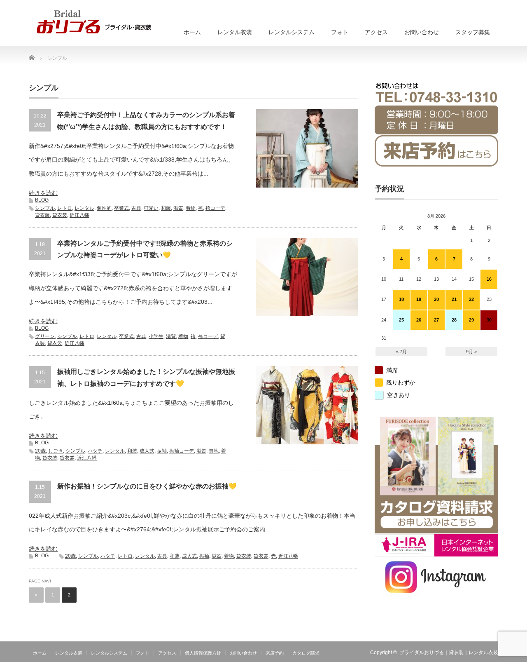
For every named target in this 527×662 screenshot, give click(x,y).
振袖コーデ (181, 451)
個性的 (104, 208)
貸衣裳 (59, 215)
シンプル (45, 208)
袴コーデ (215, 208)
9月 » (471, 351)
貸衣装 (42, 215)
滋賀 (178, 208)
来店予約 (275, 652)
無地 (214, 451)
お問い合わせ (421, 32)
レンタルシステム (291, 32)
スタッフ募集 (472, 32)
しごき (55, 451)
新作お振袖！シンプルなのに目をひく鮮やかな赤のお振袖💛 (147, 486)
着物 (191, 208)
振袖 (162, 451)
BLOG (42, 200)
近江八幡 (79, 215)
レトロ (64, 208)
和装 (166, 208)
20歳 (40, 451)
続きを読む (43, 193)
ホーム (192, 32)
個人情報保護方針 (203, 652)
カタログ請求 (305, 652)
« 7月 (401, 351)
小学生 (156, 336)
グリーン (45, 336)
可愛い (151, 208)
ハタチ (95, 451)
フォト (339, 32)
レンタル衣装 (234, 32)
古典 (136, 208)
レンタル (84, 208)
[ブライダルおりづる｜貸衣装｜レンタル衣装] (94, 21)
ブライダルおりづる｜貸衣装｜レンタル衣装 (448, 652)
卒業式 (121, 208)
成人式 (147, 451)
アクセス (376, 32)
